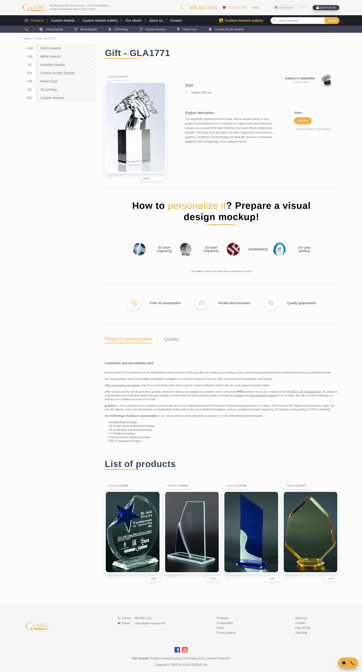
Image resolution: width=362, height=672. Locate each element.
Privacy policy (226, 632)
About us (156, 20)
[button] (91, 48)
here (199, 271)
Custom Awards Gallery (100, 20)
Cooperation (225, 623)
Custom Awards (63, 20)
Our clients (133, 20)
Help (256, 7)
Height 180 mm (201, 92)
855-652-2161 (143, 618)
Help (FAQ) (302, 627)
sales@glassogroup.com (150, 623)
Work (220, 627)
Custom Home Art (218, 658)
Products (37, 20)
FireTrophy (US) (194, 658)
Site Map (301, 632)
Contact (176, 20)
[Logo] (34, 7)
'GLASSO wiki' (237, 7)
